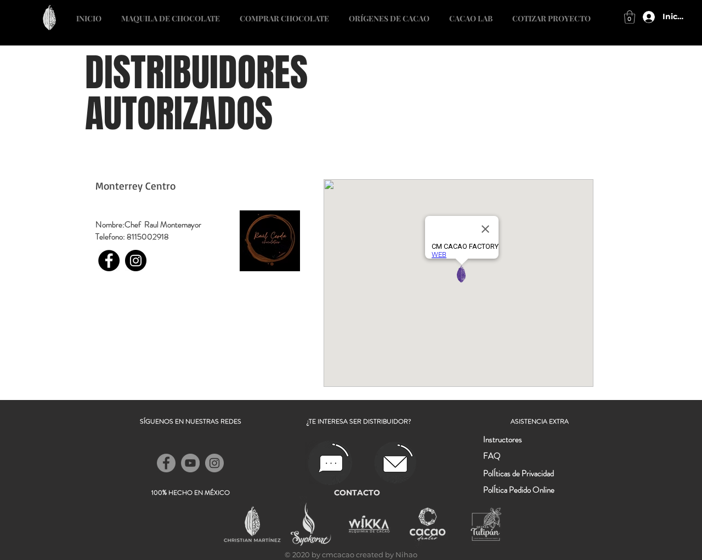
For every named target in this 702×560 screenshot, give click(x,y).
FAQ (492, 456)
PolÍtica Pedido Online (518, 490)
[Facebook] (109, 260)
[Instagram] (135, 260)
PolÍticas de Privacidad (518, 473)
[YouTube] (190, 463)
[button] (551, 13)
